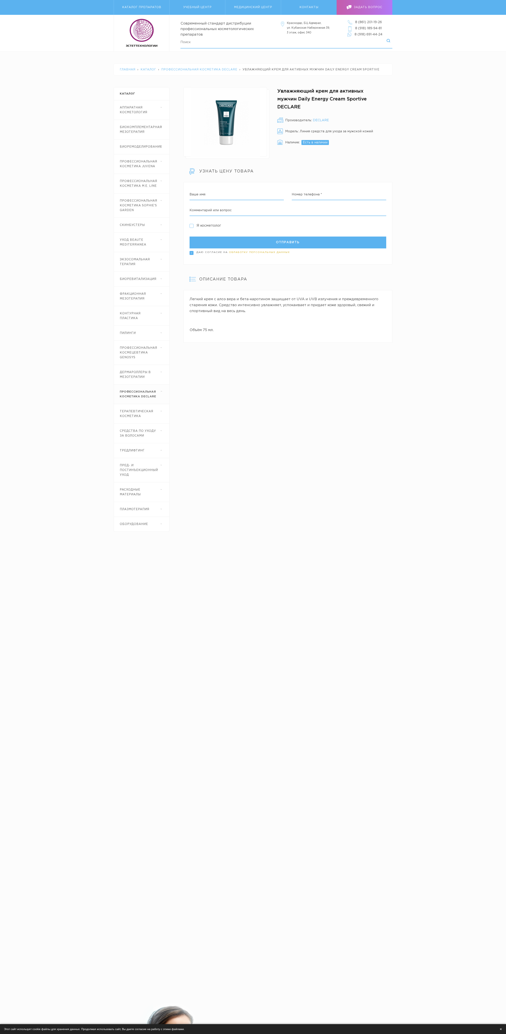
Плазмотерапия (134, 509)
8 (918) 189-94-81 (368, 28)
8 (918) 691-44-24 (368, 34)
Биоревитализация (138, 279)
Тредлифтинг (132, 450)
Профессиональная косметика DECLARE (199, 69)
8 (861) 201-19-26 (368, 22)
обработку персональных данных (259, 252)
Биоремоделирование (141, 147)
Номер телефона (307, 194)
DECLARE (321, 120)
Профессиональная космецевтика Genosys (138, 353)
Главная (127, 69)
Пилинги (128, 333)
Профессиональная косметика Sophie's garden (138, 205)
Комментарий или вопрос (211, 210)
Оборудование (134, 524)
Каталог (148, 69)
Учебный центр (197, 7)
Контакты (308, 7)
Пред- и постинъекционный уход (139, 470)
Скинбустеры (132, 225)
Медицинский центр (253, 7)
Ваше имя (197, 194)
